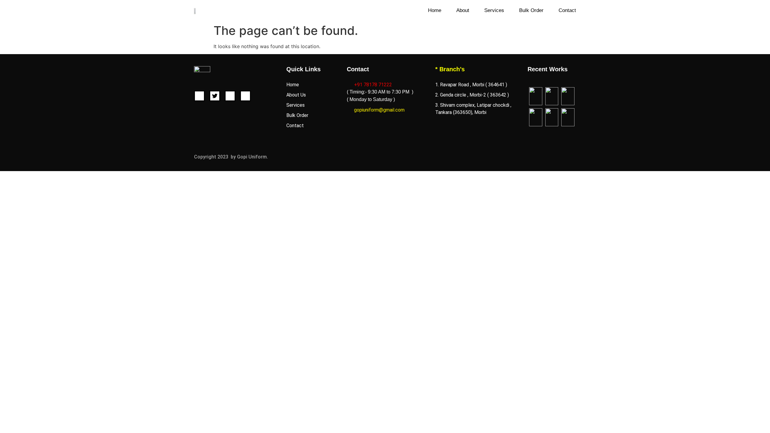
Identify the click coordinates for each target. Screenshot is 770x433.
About (462, 10)
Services (494, 10)
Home (434, 10)
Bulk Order (531, 10)
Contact (567, 10)
